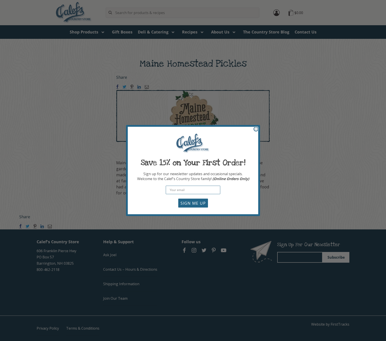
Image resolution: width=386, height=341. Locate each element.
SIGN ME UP (193, 203)
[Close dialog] (256, 129)
